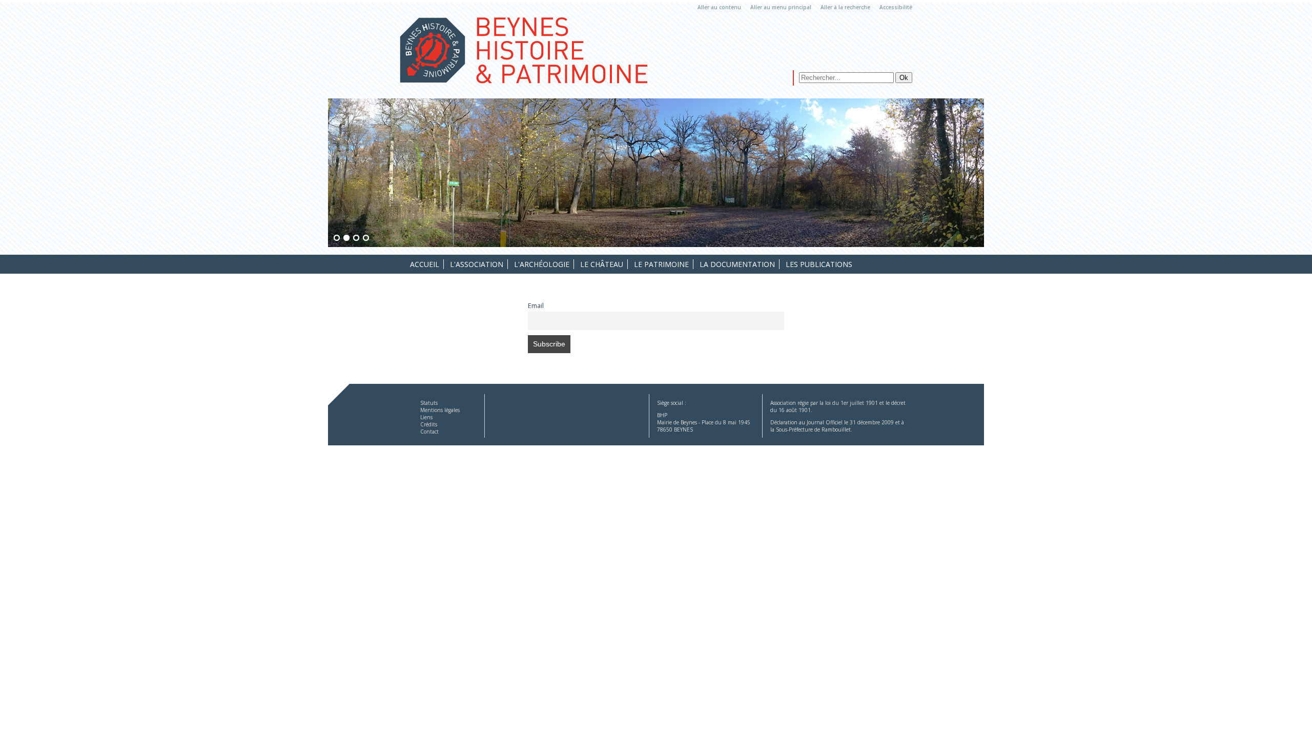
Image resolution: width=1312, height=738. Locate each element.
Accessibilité (895, 7)
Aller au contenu (719, 7)
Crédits (428, 424)
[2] (346, 238)
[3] (356, 238)
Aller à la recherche (845, 7)
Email (536, 305)
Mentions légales (440, 410)
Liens (426, 417)
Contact (429, 431)
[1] (336, 238)
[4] (366, 238)
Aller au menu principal (780, 7)
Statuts (429, 402)
